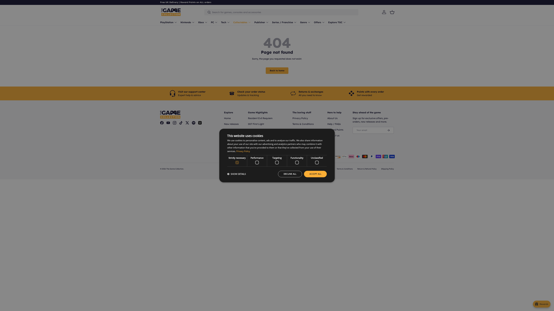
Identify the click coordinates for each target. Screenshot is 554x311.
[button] (236, 174)
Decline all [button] (290, 173)
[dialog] (277, 155)
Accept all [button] (315, 173)
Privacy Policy (243, 151)
